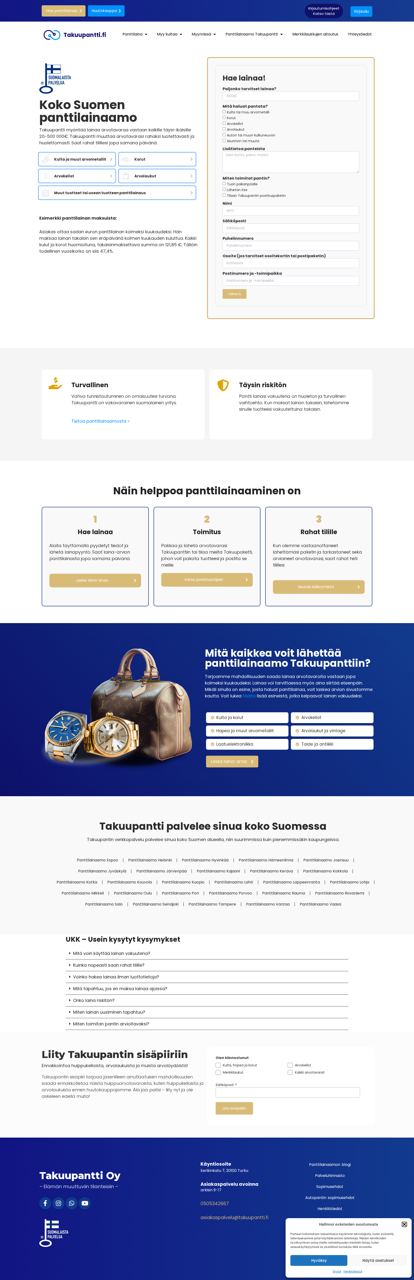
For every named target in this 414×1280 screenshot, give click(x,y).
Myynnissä (201, 34)
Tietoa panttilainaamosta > (100, 421)
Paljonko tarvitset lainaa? (249, 89)
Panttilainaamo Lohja (349, 882)
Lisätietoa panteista (244, 149)
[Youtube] (85, 1203)
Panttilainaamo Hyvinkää (205, 860)
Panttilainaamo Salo (104, 904)
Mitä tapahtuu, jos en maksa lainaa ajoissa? (120, 989)
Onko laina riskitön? (94, 1000)
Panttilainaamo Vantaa (268, 904)
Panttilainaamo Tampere (212, 904)
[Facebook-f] (45, 1203)
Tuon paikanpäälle (242, 184)
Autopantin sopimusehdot (330, 1197)
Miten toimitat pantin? (246, 178)
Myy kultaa (167, 34)
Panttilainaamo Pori (180, 893)
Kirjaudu (361, 11)
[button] (404, 1224)
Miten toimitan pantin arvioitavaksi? (111, 1024)
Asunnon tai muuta (243, 140)
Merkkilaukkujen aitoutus (315, 34)
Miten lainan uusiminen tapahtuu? (109, 1012)
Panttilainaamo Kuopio (183, 882)
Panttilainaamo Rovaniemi (339, 893)
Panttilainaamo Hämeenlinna (266, 860)
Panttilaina (132, 34)
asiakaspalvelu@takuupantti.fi (234, 1217)
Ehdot (337, 1271)
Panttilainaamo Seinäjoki (155, 904)
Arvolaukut (236, 129)
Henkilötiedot (353, 1271)
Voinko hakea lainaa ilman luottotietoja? (116, 977)
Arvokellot (235, 123)
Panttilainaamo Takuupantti (251, 34)
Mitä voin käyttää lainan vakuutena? (111, 953)
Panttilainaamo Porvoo (230, 893)
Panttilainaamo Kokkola (325, 871)
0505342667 (215, 1203)
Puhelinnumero (238, 239)
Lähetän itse (237, 189)
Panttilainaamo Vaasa (320, 904)
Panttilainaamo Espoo (97, 860)
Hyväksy (319, 1260)
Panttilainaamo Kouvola (129, 882)
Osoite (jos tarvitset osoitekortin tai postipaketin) (274, 256)
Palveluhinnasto (330, 1175)
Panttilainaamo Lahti (233, 882)
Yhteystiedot (360, 34)
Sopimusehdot (329, 1186)
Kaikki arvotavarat (310, 1072)
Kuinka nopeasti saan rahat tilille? (108, 965)
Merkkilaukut (233, 1072)
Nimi (227, 204)
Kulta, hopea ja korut (240, 1065)
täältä (249, 696)
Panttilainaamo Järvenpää (161, 871)
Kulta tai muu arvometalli (248, 112)
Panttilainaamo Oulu (133, 893)
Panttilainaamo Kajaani (218, 871)
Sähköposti (234, 221)
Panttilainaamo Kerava (271, 871)
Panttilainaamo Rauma (283, 893)
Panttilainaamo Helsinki (150, 860)
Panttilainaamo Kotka (77, 882)
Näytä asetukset (378, 1260)
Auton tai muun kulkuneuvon (251, 135)
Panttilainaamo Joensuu (326, 860)
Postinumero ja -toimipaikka (252, 274)
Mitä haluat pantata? (245, 107)
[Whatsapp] (72, 1203)
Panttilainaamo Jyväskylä (102, 871)
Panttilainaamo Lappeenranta (291, 882)
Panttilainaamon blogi (330, 1164)
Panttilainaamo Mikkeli (83, 893)
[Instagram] (58, 1203)
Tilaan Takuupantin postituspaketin (256, 195)
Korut (231, 117)
